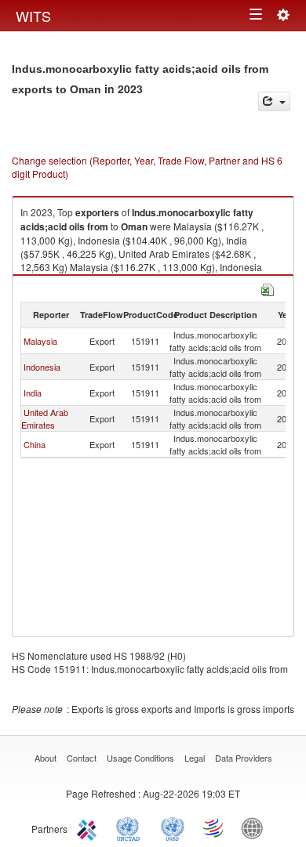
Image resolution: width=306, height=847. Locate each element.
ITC (89, 827)
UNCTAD (131, 827)
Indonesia (42, 366)
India (33, 392)
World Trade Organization (214, 827)
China (35, 444)
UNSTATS (172, 827)
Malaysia (40, 341)
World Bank (255, 827)
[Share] (274, 101)
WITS (33, 15)
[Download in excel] (267, 288)
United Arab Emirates (44, 418)
